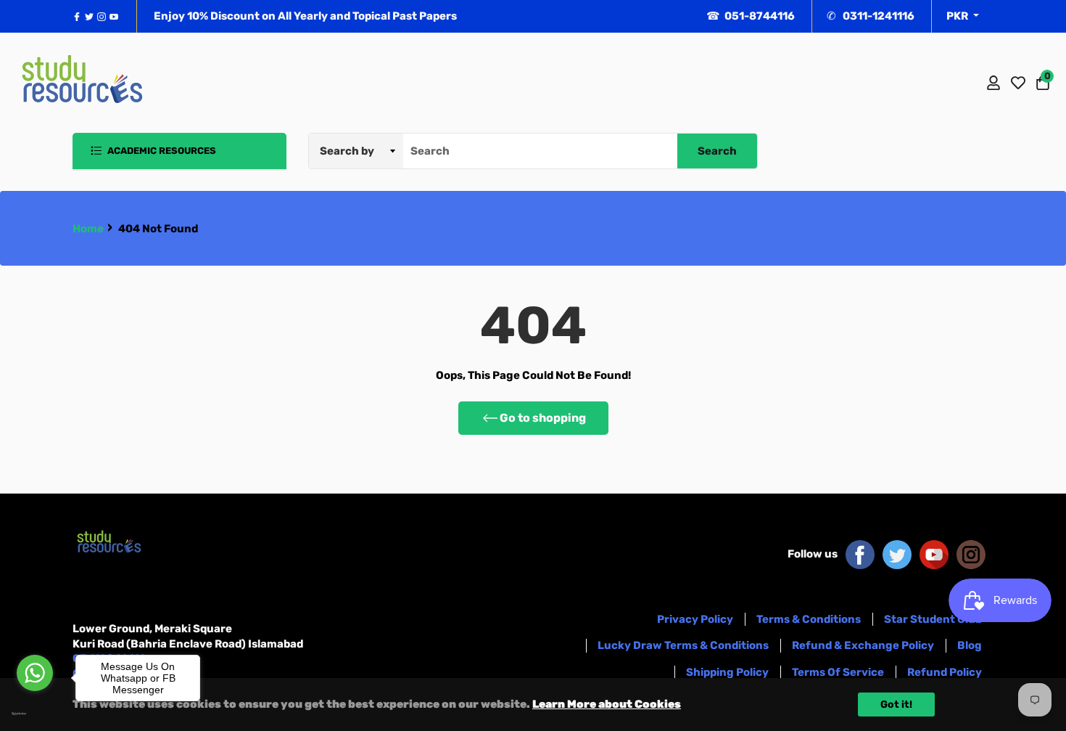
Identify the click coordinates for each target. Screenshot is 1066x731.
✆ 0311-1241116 (870, 16)
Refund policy (944, 672)
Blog (969, 645)
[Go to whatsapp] (35, 673)
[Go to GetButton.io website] (35, 713)
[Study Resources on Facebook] (860, 553)
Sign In (993, 82)
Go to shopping (543, 418)
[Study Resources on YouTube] (934, 553)
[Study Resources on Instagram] (971, 553)
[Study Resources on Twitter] (897, 553)
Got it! (896, 704)
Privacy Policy (695, 619)
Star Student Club (933, 619)
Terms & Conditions (808, 619)
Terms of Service (838, 672)
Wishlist (1018, 82)
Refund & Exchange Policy (863, 645)
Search (717, 151)
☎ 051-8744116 (750, 16)
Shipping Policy (727, 672)
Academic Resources (160, 150)
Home (88, 228)
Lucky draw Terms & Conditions (683, 645)
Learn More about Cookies (606, 704)
